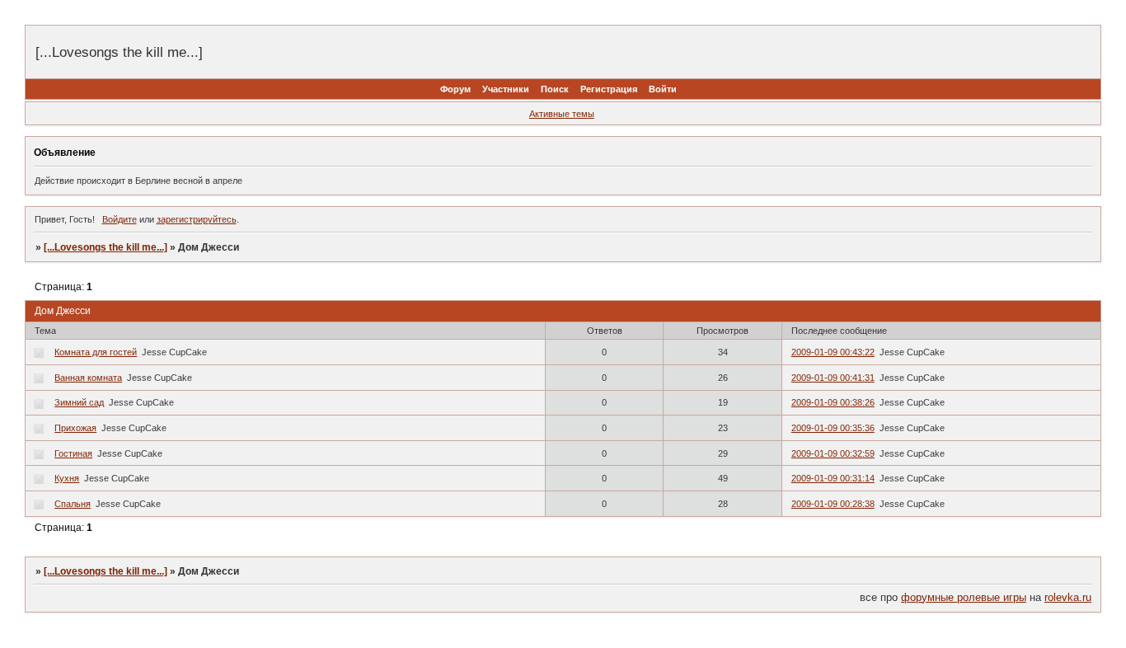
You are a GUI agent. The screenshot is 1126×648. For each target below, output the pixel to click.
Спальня (72, 504)
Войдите (119, 219)
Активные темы (561, 114)
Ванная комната (88, 378)
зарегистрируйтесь (197, 219)
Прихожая (75, 428)
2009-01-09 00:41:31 (833, 378)
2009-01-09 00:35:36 (833, 428)
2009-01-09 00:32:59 (833, 453)
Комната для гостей (95, 352)
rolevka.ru (1067, 597)
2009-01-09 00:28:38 (833, 504)
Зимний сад (79, 402)
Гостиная (73, 453)
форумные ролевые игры (963, 597)
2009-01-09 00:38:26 (833, 402)
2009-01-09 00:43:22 (833, 352)
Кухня (66, 478)
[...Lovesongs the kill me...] (105, 247)
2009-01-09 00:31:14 (833, 478)
